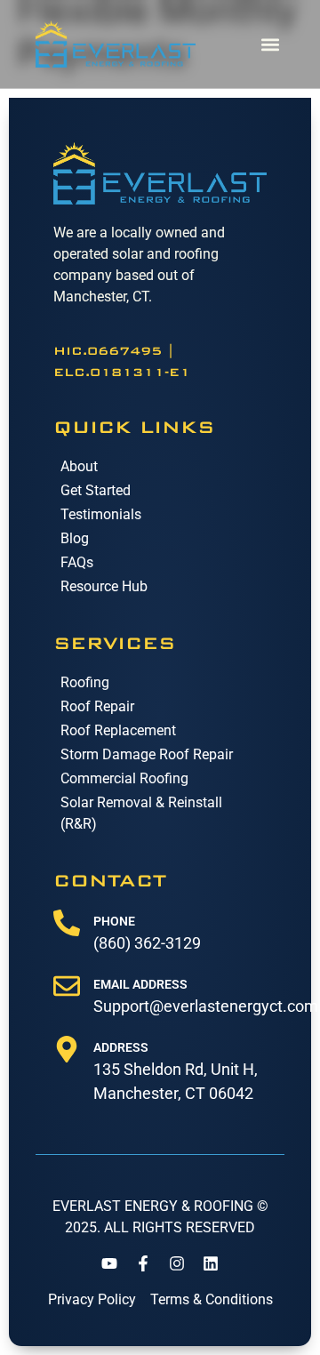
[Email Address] (66, 986)
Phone (114, 921)
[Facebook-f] (143, 1263)
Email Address (140, 984)
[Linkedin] (211, 1263)
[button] (269, 44)
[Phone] (66, 923)
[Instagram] (177, 1263)
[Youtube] (109, 1263)
